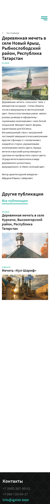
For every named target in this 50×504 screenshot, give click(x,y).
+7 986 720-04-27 (15, 494)
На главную (13, 33)
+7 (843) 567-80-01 (16, 488)
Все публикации (15, 200)
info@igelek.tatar (16, 500)
